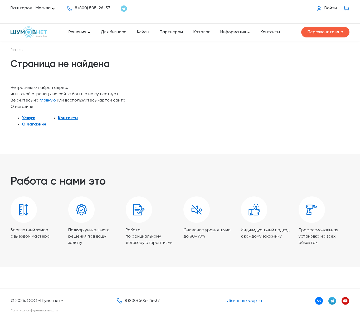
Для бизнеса (114, 32)
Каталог (201, 32)
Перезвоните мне (325, 32)
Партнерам (171, 32)
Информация (233, 32)
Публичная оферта (243, 301)
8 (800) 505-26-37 (92, 8)
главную (48, 100)
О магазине (34, 124)
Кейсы (143, 32)
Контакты (270, 32)
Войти (330, 8)
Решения (77, 32)
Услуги (28, 118)
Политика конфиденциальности (34, 310)
